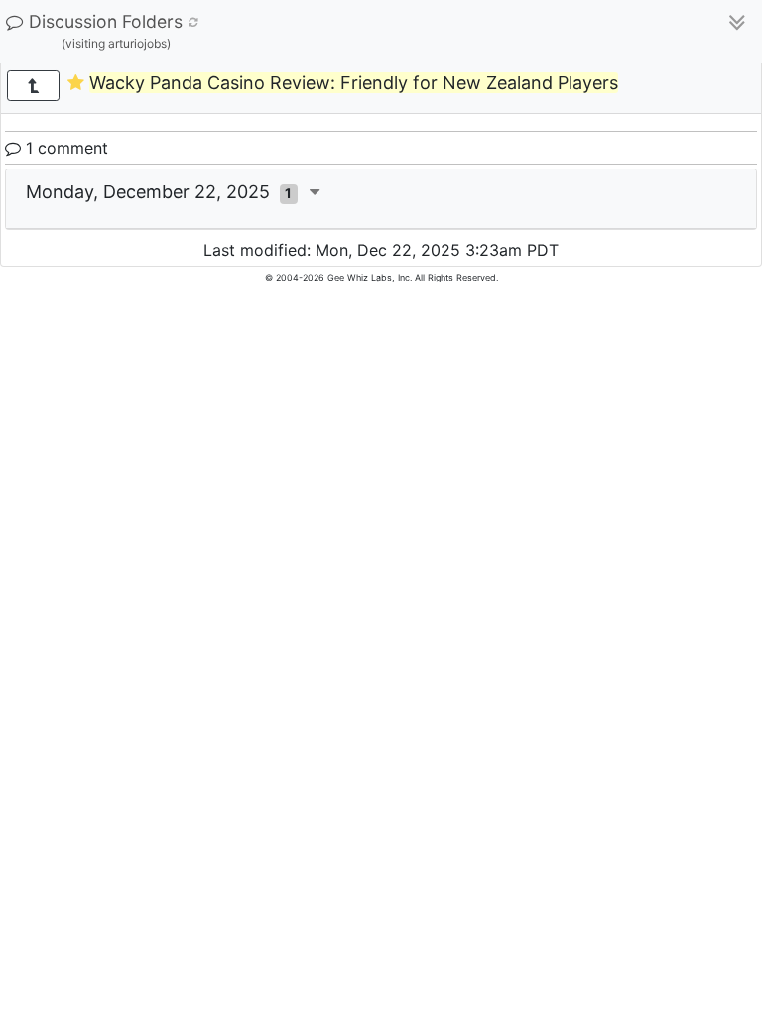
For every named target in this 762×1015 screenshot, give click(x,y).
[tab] (381, 199)
